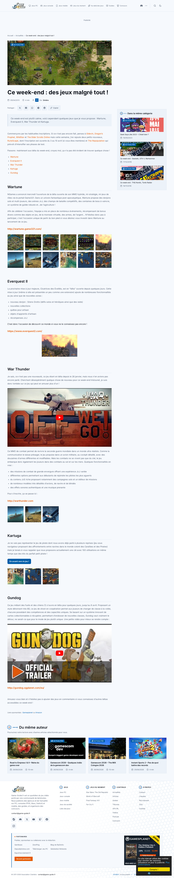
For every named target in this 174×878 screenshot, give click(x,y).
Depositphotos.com (22, 849)
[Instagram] (13, 826)
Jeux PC (63, 792)
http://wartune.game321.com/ (24, 229)
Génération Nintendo (59, 849)
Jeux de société (66, 804)
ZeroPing (36, 845)
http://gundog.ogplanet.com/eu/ (25, 687)
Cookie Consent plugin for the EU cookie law (154, 873)
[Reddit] (44, 108)
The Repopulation (96, 141)
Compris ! (154, 869)
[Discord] (141, 6)
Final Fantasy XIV (93, 800)
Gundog (14, 173)
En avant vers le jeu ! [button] (19, 561)
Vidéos (115, 813)
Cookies (142, 809)
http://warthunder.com (20, 500)
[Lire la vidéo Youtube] (59, 417)
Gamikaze (18, 845)
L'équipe (142, 796)
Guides (115, 800)
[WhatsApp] (32, 108)
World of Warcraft (93, 796)
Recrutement (144, 800)
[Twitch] (40, 819)
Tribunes (116, 804)
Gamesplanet (27, 712)
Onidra (46, 100)
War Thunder (16, 165)
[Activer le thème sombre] (160, 5)
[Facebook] (26, 108)
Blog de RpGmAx (57, 845)
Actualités (19, 36)
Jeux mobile (64, 800)
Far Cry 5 (89, 804)
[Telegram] (38, 108)
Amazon (39, 712)
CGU (141, 804)
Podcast (116, 817)
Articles (115, 796)
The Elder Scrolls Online (38, 137)
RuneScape (12, 141)
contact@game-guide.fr (20, 813)
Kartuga (14, 169)
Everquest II (16, 161)
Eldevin (90, 133)
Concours (116, 821)
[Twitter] (20, 108)
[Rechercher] (154, 5)
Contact (142, 792)
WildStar (20, 137)
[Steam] (13, 819)
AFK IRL (116, 809)
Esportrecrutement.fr (23, 853)
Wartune (14, 157)
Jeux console (65, 796)
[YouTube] (33, 819)
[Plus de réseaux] (146, 5)
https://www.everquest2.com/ (24, 331)
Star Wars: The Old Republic (97, 792)
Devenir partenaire (23, 859)
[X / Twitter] (27, 819)
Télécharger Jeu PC (40, 849)
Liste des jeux (65, 809)
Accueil (10, 36)
